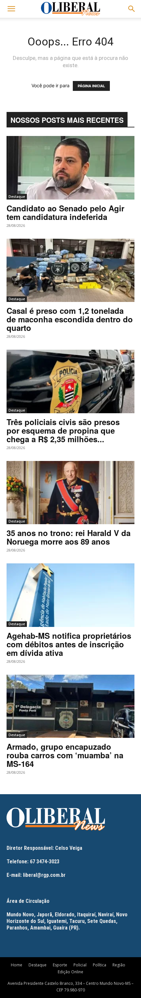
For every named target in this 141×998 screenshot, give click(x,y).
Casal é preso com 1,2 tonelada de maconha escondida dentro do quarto (70, 319)
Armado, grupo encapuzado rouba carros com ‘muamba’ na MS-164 (65, 755)
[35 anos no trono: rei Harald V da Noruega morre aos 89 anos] (70, 493)
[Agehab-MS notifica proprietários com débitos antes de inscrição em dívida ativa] (70, 595)
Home (16, 965)
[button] (11, 9)
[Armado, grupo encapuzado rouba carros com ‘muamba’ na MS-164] (70, 706)
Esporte (60, 965)
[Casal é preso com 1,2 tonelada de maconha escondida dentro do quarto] (70, 270)
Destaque (17, 196)
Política (99, 965)
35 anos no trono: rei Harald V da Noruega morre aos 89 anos (69, 537)
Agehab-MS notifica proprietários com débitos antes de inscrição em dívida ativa (69, 644)
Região (118, 965)
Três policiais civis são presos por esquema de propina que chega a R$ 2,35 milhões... (63, 430)
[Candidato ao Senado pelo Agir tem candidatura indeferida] (70, 168)
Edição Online (70, 972)
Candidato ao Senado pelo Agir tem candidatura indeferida (65, 212)
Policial (80, 965)
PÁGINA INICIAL (91, 86)
